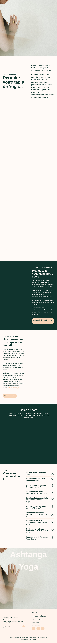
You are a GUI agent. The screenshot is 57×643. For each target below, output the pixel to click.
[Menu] (53, 2)
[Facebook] (38, 628)
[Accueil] (4, 2)
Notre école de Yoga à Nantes (42, 320)
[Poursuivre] (28, 51)
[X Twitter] (42, 628)
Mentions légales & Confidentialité (28, 639)
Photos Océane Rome (42, 637)
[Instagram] (33, 628)
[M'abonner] (23, 626)
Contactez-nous (36, 622)
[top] (53, 625)
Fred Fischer (33, 637)
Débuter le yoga (28, 31)
